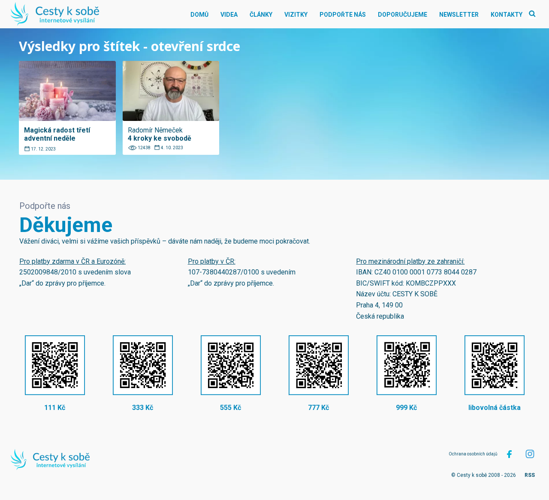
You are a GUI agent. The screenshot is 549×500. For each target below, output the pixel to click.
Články (261, 14)
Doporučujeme (402, 14)
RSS (530, 475)
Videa (229, 14)
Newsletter (459, 14)
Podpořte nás (343, 14)
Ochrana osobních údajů (473, 454)
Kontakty (506, 14)
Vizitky (296, 14)
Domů (199, 14)
